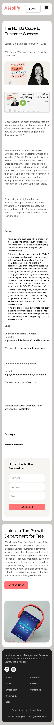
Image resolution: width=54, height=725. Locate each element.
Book (8, 683)
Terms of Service (19, 710)
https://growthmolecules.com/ (29, 348)
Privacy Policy (36, 710)
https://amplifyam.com (25, 382)
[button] (45, 7)
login (33, 9)
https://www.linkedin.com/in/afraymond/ (25, 374)
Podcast (34, 683)
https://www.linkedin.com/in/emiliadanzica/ (26, 340)
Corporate (35, 677)
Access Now (16, 585)
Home (9, 677)
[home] (12, 9)
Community (11, 696)
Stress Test (11, 690)
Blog (8, 702)
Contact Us (35, 690)
